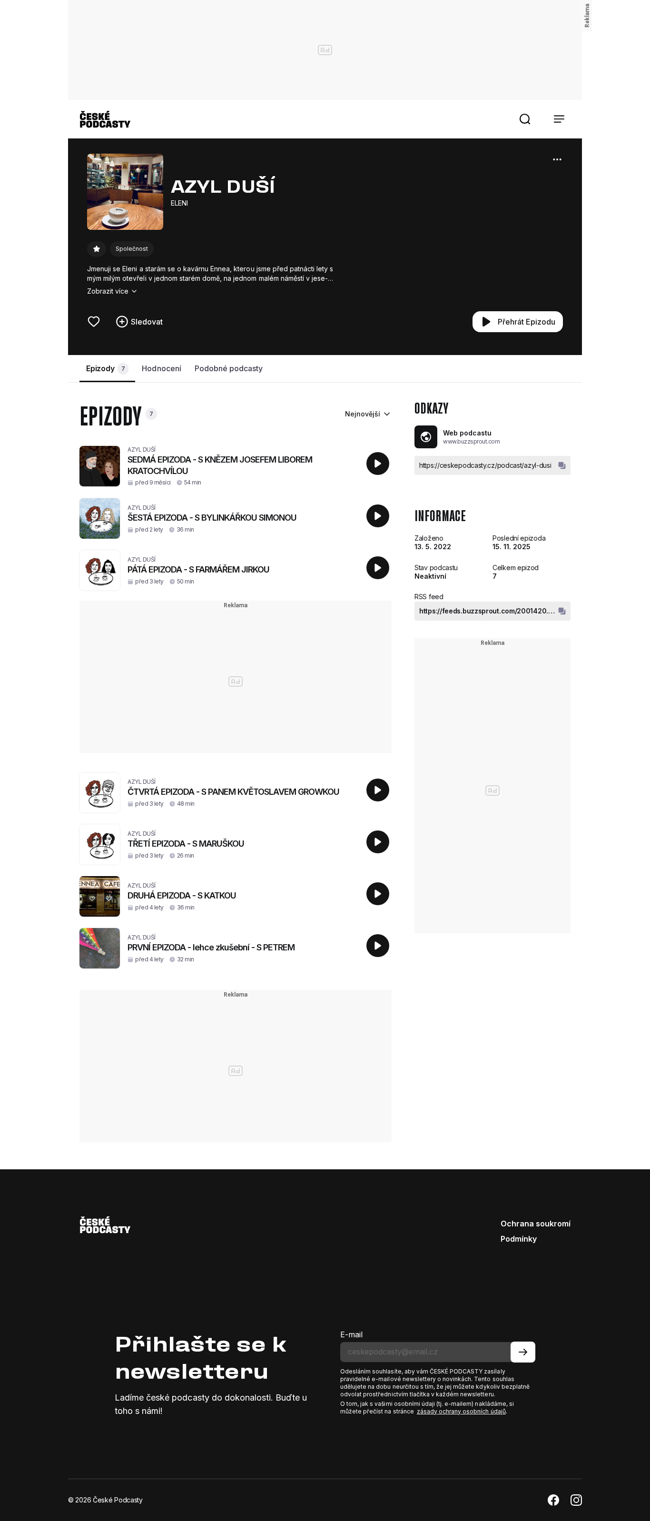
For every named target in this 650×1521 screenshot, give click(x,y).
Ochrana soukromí (536, 1223)
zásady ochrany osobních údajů (461, 1411)
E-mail (351, 1334)
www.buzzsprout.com (471, 441)
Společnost (132, 248)
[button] (524, 119)
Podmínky (519, 1239)
